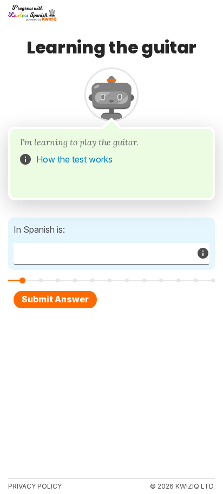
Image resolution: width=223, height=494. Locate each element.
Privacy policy (35, 486)
